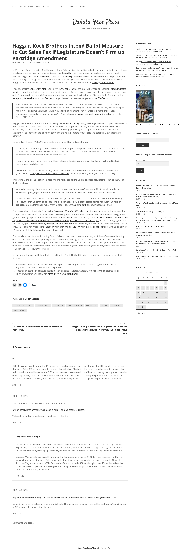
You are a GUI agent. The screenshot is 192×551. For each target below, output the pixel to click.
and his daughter (73, 73)
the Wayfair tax (101, 98)
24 (143, 302)
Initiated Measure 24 (74, 305)
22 (166, 297)
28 (161, 302)
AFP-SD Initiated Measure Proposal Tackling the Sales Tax (86, 113)
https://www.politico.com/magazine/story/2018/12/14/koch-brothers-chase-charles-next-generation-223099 (65, 497)
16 (139, 297)
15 (166, 292)
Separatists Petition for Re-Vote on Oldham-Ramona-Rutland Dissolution (155, 75)
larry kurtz (140, 68)
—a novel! (30, 6)
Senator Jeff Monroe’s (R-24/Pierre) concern (51, 88)
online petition (82, 204)
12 (152, 292)
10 (143, 292)
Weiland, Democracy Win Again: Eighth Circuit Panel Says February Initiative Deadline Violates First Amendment (157, 219)
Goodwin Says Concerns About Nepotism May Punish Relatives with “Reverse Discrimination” (156, 242)
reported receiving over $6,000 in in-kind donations (53, 223)
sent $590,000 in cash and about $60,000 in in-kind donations (73, 226)
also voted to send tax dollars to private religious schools (57, 76)
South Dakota (32, 298)
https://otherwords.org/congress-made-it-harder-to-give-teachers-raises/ (48, 409)
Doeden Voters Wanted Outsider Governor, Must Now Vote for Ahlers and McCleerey (157, 56)
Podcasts (73, 6)
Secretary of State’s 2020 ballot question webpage (78, 211)
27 (157, 302)
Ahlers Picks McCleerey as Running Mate (151, 211)
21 (161, 297)
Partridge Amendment (103, 82)
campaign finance (43, 305)
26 (152, 302)
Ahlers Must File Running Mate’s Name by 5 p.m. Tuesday (157, 256)
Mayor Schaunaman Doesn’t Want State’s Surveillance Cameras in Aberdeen (156, 50)
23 (139, 302)
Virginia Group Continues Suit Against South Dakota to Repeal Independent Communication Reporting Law (99, 329)
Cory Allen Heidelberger (28, 436)
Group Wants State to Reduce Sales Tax (49, 173)
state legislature (20, 310)
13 (157, 292)
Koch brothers (91, 305)
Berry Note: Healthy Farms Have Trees (150, 226)
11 (148, 292)
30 (139, 307)
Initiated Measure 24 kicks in (68, 217)
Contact (83, 6)
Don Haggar (58, 305)
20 (157, 297)
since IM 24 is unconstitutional (63, 273)
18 (148, 297)
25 (148, 302)
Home (14, 6)
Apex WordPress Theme (88, 548)
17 (143, 297)
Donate (46, 6)
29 (166, 302)
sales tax (104, 305)
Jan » (143, 313)
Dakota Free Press (96, 22)
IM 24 (31, 230)
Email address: (141, 160)
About (54, 6)
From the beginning (76, 123)
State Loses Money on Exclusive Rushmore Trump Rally (156, 250)
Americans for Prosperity (23, 305)
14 (161, 292)
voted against (74, 70)
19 (152, 297)
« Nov (138, 313)
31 (143, 307)
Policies (62, 6)
